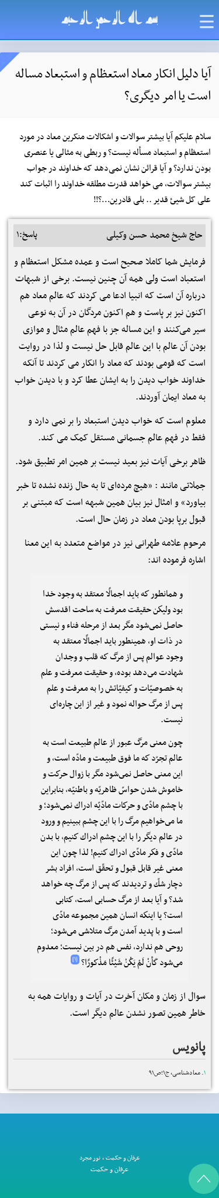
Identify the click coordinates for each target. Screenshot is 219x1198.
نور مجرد (89, 1158)
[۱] (75, 959)
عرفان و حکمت (123, 1158)
